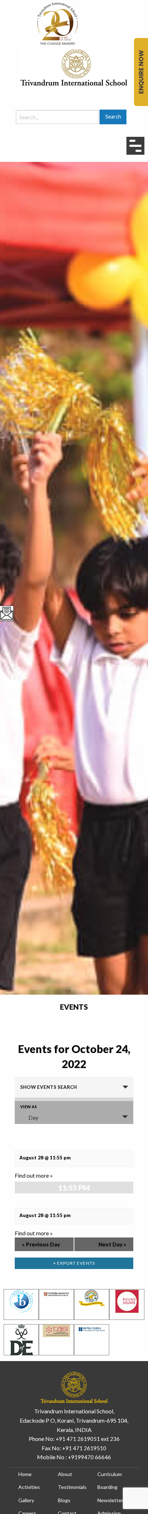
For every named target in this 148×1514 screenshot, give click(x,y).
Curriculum (109, 1474)
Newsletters (111, 1500)
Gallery (26, 1500)
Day (33, 1117)
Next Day (112, 1244)
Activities (29, 1487)
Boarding (107, 1487)
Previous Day (41, 1244)
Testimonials (72, 1487)
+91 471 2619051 (78, 1439)
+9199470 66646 (89, 1457)
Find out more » (34, 1175)
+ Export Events (74, 1263)
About (65, 1474)
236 (115, 1439)
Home (25, 1474)
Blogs (64, 1500)
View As (28, 1107)
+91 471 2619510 (84, 1448)
